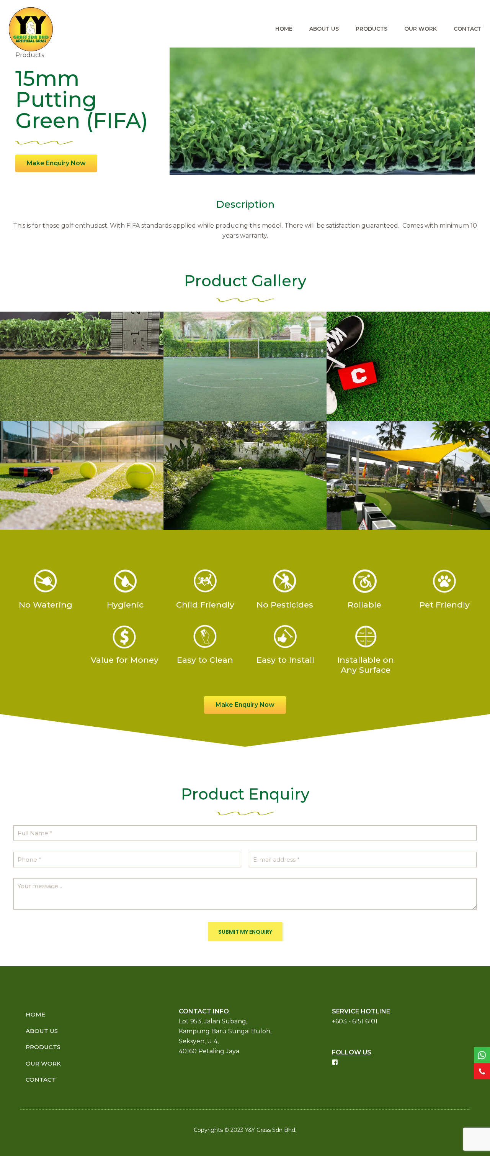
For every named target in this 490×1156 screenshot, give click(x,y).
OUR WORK (43, 1063)
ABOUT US (42, 1030)
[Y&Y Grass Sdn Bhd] (31, 28)
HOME (35, 1014)
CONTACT (41, 1079)
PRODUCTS (43, 1047)
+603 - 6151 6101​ (354, 1021)
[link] (482, 1055)
